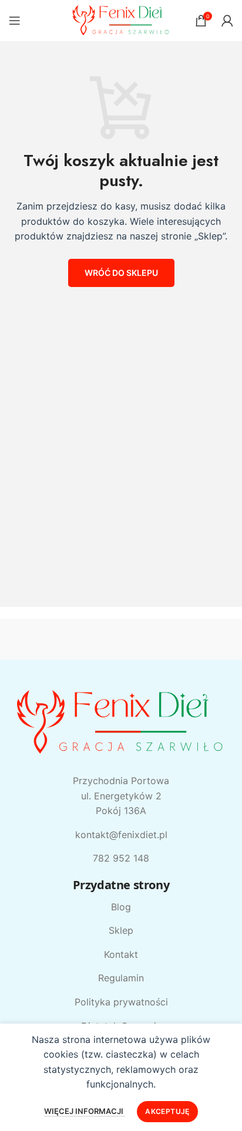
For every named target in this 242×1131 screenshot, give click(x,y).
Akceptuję (167, 1111)
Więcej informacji (84, 1111)
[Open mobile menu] (14, 20)
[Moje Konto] (227, 20)
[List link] (121, 907)
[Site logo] (121, 19)
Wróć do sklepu (121, 273)
